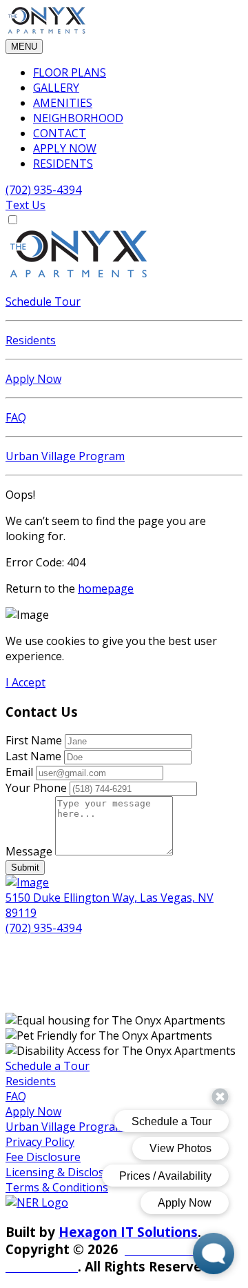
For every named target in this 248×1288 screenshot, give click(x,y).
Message (29, 851)
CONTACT (59, 133)
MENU (24, 46)
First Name (34, 740)
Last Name (33, 756)
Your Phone (36, 787)
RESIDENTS (63, 163)
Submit (25, 867)
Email (19, 772)
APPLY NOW (64, 148)
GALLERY (56, 87)
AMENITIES (62, 102)
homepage (106, 588)
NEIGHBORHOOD (78, 118)
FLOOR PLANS (69, 72)
